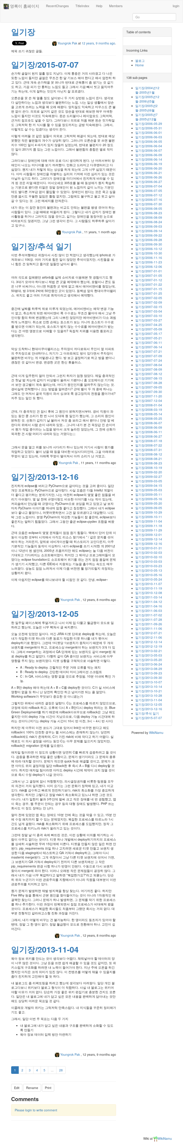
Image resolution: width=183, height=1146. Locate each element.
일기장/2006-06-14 (148, 159)
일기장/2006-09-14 (148, 231)
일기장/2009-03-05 (148, 481)
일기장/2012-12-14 (148, 642)
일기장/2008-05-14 (148, 414)
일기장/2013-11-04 (45, 949)
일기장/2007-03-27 (148, 320)
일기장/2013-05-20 (148, 659)
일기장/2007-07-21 (148, 351)
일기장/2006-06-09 (148, 155)
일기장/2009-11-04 (148, 521)
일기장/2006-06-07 (148, 150)
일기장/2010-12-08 (148, 592)
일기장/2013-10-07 (148, 682)
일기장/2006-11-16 (148, 257)
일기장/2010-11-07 (148, 583)
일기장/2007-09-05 (148, 387)
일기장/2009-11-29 (148, 530)
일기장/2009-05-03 (148, 490)
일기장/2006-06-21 (148, 172)
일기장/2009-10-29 (148, 512)
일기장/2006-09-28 (148, 239)
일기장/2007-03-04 (148, 311)
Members (116, 6)
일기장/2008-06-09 (148, 427)
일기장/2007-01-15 (148, 289)
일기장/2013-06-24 (148, 664)
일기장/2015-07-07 (45, 64)
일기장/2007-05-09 (148, 329)
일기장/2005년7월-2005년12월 (146, 116)
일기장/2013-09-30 (148, 677)
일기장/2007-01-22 (148, 284)
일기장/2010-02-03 (148, 552)
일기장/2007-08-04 (148, 365)
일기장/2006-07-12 (148, 195)
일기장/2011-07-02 (148, 615)
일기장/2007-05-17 (148, 333)
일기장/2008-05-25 (148, 418)
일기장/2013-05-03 (148, 655)
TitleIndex (82, 6)
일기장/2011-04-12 (148, 601)
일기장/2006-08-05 (148, 208)
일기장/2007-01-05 (148, 275)
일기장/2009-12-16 (148, 543)
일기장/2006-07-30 (148, 204)
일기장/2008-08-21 (148, 458)
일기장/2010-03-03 (148, 561)
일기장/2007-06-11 (148, 342)
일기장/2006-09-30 (148, 244)
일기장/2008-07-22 (148, 445)
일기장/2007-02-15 (148, 306)
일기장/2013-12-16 (45, 476)
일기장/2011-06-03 (148, 610)
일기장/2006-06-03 (148, 137)
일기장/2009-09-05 (148, 508)
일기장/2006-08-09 (148, 217)
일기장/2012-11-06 (148, 637)
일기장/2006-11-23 (148, 262)
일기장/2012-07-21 (148, 633)
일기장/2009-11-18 (148, 525)
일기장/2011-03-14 (148, 597)
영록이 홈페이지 (24, 6)
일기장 (23, 31)
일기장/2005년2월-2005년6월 (146, 107)
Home (139, 65)
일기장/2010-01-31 (148, 548)
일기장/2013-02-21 (148, 651)
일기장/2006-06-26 (148, 177)
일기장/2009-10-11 (148, 516)
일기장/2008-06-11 (148, 432)
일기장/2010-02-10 (148, 557)
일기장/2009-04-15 (148, 485)
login (176, 6)
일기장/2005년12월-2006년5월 (147, 98)
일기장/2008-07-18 (148, 441)
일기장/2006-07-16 (148, 199)
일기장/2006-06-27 (148, 181)
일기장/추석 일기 (41, 246)
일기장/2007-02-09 (148, 302)
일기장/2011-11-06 (148, 628)
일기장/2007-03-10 (148, 315)
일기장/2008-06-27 (148, 436)
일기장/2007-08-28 (148, 382)
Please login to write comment (36, 1110)
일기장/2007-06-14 (148, 347)
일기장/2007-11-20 (148, 396)
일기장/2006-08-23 (148, 213)
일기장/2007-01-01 (148, 271)
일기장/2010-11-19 (148, 588)
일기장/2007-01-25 (148, 293)
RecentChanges (57, 6)
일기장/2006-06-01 (148, 132)
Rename (32, 1087)
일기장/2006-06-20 (148, 168)
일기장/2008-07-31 (148, 449)
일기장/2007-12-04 (148, 400)
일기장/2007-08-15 (148, 378)
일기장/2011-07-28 (148, 619)
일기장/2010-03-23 (148, 566)
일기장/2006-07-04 (148, 186)
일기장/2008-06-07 (148, 423)
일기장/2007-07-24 (148, 360)
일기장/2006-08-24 (148, 222)
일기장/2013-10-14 (148, 686)
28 (61, 1070)
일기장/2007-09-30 (148, 391)
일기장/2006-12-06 (148, 266)
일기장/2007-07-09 (148, 356)
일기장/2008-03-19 (148, 409)
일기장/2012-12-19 (148, 646)
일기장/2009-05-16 (148, 499)
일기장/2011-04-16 (148, 606)
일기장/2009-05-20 (148, 503)
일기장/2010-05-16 (148, 575)
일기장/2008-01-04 (148, 405)
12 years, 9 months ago (98, 43)
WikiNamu (156, 732)
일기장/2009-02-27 (148, 476)
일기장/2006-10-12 (148, 248)
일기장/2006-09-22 (148, 235)
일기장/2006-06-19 (148, 164)
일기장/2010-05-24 (148, 579)
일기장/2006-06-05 (148, 141)
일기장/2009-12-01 (148, 534)
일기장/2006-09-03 (148, 226)
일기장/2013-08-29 (148, 668)
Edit (16, 1087)
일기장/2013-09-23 (148, 673)
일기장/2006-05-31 (148, 128)
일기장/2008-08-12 (148, 454)
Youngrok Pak (67, 43)
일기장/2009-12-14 (148, 539)
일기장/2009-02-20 (148, 472)
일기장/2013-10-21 (148, 691)
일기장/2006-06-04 (148, 146)
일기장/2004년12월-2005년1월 (147, 90)
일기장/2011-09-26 (148, 624)
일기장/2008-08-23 (148, 463)
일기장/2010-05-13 (148, 570)
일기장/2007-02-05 (148, 298)
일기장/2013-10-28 (148, 695)
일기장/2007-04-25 (148, 324)
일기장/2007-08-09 (148, 369)
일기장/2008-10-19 (148, 467)
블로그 (140, 60)
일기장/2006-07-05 (148, 190)
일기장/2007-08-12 (148, 374)
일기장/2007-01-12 (148, 280)
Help (99, 6)
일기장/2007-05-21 (148, 338)
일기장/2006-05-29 (148, 123)
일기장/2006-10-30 (148, 253)
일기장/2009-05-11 (148, 494)
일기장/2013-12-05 (45, 613)
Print (48, 1087)
